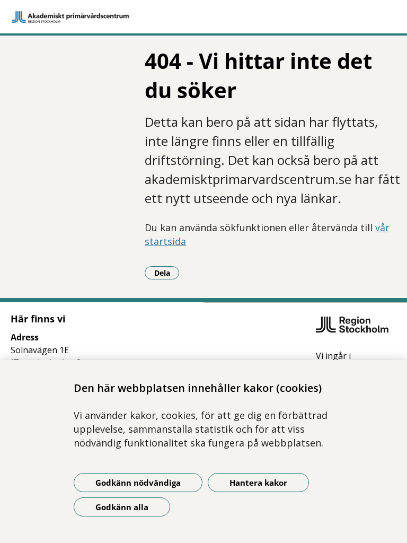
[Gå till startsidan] (203, 17)
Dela (166, 272)
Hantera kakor (258, 482)
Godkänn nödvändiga (138, 482)
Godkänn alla (121, 507)
